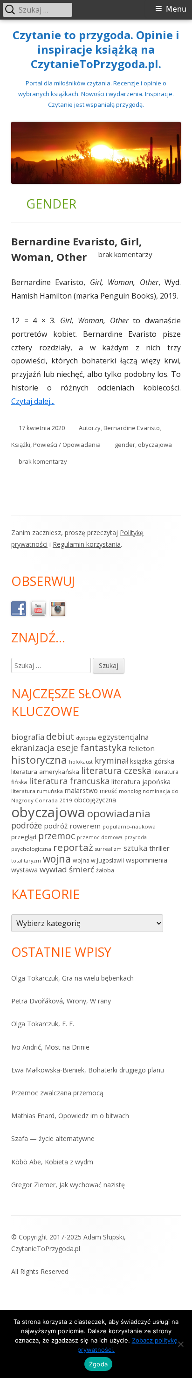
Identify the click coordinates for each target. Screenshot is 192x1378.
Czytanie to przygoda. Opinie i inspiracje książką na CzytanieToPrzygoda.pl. (96, 49)
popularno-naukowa (129, 826)
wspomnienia (146, 859)
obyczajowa (155, 444)
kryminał (111, 760)
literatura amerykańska (45, 771)
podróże (26, 825)
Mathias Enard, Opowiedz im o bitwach (70, 1115)
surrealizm (108, 849)
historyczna (39, 759)
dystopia (86, 738)
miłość (108, 791)
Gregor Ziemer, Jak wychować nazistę (68, 1184)
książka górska (152, 761)
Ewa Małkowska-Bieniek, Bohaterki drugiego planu (87, 1069)
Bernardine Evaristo (131, 428)
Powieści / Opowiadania (67, 444)
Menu (176, 9)
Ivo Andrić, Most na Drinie (50, 1047)
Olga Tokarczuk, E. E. (42, 1023)
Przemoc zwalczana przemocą (57, 1092)
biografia (27, 736)
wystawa (24, 869)
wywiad (53, 869)
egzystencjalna (123, 737)
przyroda (135, 837)
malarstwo (81, 790)
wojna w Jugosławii (98, 860)
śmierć (81, 869)
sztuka (135, 847)
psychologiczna (31, 848)
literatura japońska (141, 781)
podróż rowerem (72, 825)
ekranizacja (33, 747)
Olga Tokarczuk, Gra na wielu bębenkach (72, 978)
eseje (67, 748)
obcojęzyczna (95, 799)
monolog (130, 791)
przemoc (56, 835)
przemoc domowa (100, 837)
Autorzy (90, 428)
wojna (57, 858)
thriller (159, 848)
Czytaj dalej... (36, 401)
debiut (60, 736)
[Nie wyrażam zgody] (180, 1344)
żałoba (105, 870)
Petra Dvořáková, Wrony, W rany (61, 1000)
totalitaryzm (26, 860)
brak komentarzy (125, 254)
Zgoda (98, 1364)
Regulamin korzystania (87, 544)
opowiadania (119, 813)
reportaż (73, 847)
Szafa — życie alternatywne (53, 1138)
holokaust (81, 762)
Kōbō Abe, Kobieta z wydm (52, 1161)
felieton (142, 748)
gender (125, 444)
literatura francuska (69, 780)
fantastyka (103, 747)
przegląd (23, 837)
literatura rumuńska (37, 790)
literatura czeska (116, 771)
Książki (20, 444)
